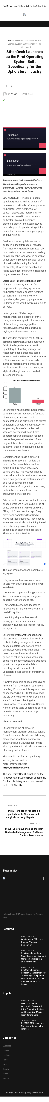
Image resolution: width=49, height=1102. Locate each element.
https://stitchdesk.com (28, 281)
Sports (6, 1069)
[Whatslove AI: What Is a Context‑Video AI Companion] (11, 941)
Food (5, 1059)
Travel (5, 1073)
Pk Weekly (16, 785)
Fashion (6, 1055)
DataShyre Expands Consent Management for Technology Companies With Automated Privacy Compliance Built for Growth (33, 977)
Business (7, 1045)
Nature (6, 1078)
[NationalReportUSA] (24, 15)
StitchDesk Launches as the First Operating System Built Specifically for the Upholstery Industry (24, 777)
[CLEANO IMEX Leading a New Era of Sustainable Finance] (11, 1025)
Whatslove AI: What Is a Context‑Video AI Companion (32, 942)
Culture (6, 1050)
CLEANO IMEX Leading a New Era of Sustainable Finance (32, 1026)
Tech (5, 1064)
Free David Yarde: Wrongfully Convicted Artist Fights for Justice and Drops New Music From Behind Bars (32, 1009)
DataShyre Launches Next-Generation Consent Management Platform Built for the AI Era (33, 957)
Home (10, 40)
